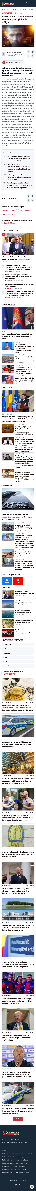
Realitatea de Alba (7, 1166)
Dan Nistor (16, 52)
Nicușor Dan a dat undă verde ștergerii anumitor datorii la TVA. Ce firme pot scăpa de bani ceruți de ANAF (17, 418)
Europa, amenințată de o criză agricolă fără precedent (24, 622)
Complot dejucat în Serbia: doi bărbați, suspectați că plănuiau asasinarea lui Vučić (19, 158)
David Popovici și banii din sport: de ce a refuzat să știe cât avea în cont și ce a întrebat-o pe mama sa (24, 381)
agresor (28, 211)
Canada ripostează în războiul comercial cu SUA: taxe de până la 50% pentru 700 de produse (19, 185)
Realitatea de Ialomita (8, 1163)
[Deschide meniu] (32, 3)
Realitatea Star (29, 1154)
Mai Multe (18, 1119)
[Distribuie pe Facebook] (32, 52)
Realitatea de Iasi (28, 849)
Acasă (4, 9)
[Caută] (27, 3)
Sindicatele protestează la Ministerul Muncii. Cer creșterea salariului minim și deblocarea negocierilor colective (24, 565)
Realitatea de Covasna (8, 1160)
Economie (8, 288)
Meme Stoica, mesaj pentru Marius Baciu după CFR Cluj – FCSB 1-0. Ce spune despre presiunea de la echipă (16, 1074)
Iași (20, 211)
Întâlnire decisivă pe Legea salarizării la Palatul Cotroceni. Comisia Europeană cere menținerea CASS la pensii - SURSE (24, 477)
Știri (9, 9)
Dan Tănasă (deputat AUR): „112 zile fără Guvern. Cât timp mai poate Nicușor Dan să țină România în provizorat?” (24, 431)
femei (14, 211)
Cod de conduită (23, 1142)
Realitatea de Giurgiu (22, 1160)
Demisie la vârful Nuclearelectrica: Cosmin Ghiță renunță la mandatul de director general (19, 167)
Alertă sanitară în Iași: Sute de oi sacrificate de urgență (24, 554)
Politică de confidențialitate (9, 1142)
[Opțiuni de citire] (32, 1187)
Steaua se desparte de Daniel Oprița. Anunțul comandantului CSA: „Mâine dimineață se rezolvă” (17, 1001)
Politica (7, 297)
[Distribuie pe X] (32, 56)
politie (5, 214)
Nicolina (6, 211)
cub (12, 214)
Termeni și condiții (14, 1139)
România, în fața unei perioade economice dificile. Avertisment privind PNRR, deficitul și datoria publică (18, 964)
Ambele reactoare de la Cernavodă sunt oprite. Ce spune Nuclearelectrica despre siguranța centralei (18, 927)
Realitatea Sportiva (17, 1154)
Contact (4, 1139)
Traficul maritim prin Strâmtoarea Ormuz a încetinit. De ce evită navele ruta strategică (18, 277)
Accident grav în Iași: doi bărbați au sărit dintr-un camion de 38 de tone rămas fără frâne (16, 744)
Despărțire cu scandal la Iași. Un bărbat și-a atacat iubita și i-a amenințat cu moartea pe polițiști (18, 1111)
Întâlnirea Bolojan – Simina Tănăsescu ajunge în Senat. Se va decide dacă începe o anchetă (17, 259)
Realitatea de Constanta (21, 1166)
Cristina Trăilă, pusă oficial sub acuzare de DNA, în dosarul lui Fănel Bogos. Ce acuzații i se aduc (18, 854)
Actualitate (15, 9)
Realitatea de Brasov (22, 1163)
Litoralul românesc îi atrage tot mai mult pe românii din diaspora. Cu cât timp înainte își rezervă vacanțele (18, 267)
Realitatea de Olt (6, 1157)
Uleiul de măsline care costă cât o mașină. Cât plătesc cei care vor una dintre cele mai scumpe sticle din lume (17, 707)
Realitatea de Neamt (7, 1172)
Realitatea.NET (6, 1154)
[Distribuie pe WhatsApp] (28, 56)
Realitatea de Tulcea (20, 1169)
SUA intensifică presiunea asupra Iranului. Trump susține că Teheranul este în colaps (16, 1037)
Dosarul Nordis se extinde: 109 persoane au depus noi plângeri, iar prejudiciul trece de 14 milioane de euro (18, 781)
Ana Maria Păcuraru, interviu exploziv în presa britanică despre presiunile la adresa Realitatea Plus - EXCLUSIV (19, 293)
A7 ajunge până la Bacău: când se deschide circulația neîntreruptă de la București (20, 177)
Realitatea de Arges (18, 1157)
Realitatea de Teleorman (22, 1172)
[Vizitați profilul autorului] (3, 54)
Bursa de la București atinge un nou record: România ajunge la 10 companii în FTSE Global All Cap (17, 517)
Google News (9, 223)
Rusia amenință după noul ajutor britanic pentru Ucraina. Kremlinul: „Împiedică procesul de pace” (16, 891)
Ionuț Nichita (30, 702)
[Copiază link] (28, 52)
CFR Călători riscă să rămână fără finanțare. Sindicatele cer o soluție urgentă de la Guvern (24, 528)
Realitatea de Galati (7, 1169)
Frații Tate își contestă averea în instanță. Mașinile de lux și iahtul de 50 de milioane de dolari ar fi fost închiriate (17, 819)
